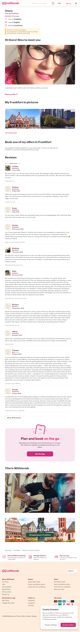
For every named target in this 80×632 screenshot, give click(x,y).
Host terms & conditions (62, 587)
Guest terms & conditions (37, 587)
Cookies (28, 616)
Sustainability (6, 587)
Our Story (5, 582)
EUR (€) (70, 571)
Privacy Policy (21, 616)
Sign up (68, 3)
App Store (5, 600)
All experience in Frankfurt (40, 535)
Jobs (3, 584)
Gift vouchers (6, 592)
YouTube (31, 605)
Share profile (10, 94)
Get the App (40, 454)
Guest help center (34, 582)
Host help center (59, 582)
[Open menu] (76, 3)
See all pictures (11, 133)
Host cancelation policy (62, 584)
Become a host (59, 589)
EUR (59, 3)
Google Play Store (8, 603)
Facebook (31, 600)
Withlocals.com (11, 616)
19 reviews (15, 16)
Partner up (5, 594)
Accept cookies (68, 625)
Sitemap (34, 616)
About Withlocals (40, 493)
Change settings (51, 625)
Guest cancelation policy (36, 584)
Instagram (31, 603)
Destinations (6, 589)
